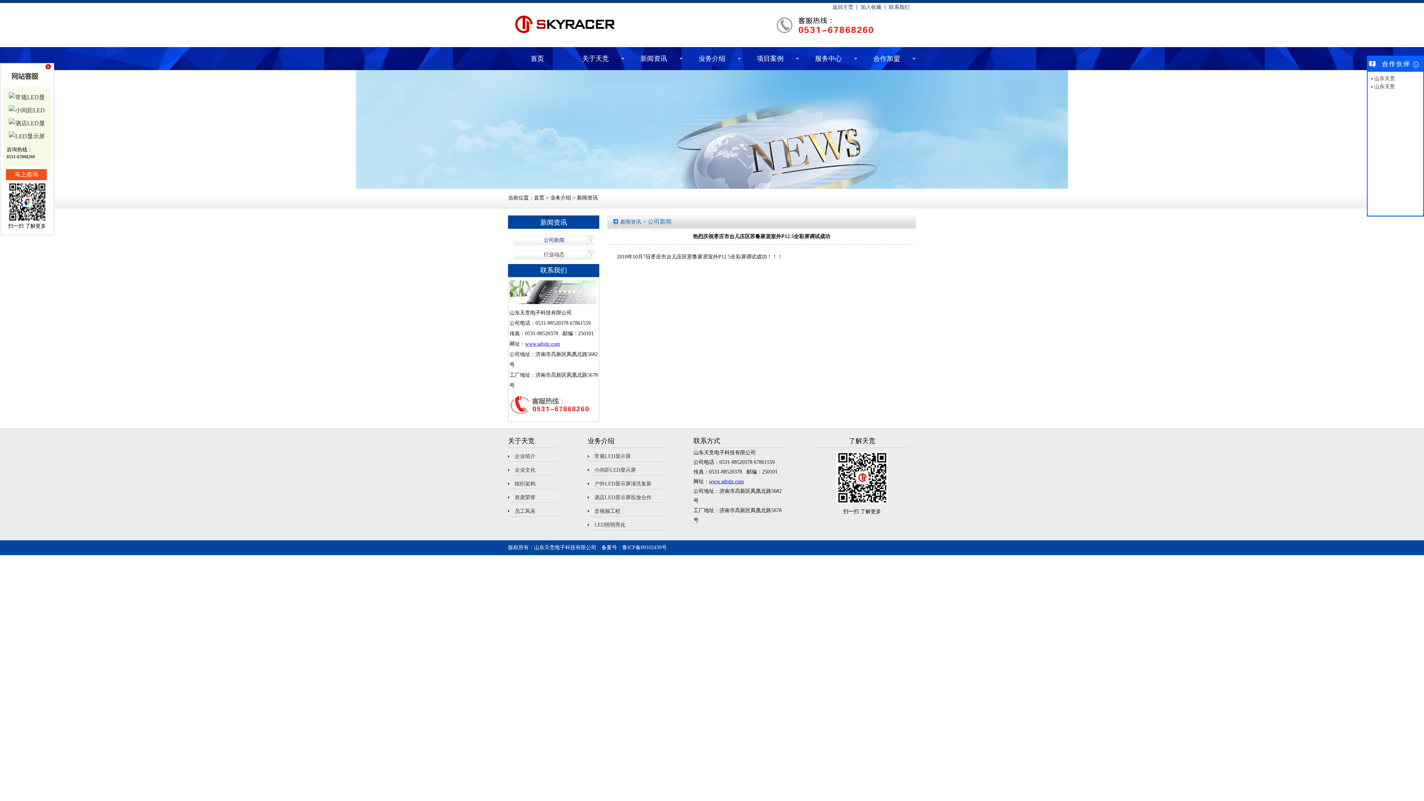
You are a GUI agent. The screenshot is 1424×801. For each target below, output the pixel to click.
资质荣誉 (525, 497)
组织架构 (525, 484)
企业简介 (525, 456)
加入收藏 (871, 7)
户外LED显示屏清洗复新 (623, 484)
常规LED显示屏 (612, 456)
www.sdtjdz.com (542, 344)
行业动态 (554, 254)
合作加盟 (886, 58)
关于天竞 (595, 58)
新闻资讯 (653, 58)
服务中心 (828, 58)
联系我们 (899, 7)
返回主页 (843, 7)
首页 (537, 58)
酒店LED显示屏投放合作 (623, 497)
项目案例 (770, 58)
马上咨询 (26, 174)
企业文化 (525, 470)
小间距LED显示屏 (615, 470)
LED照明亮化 (610, 525)
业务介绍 (712, 58)
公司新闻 (554, 240)
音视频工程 (607, 511)
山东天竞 (1384, 78)
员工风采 (525, 511)
